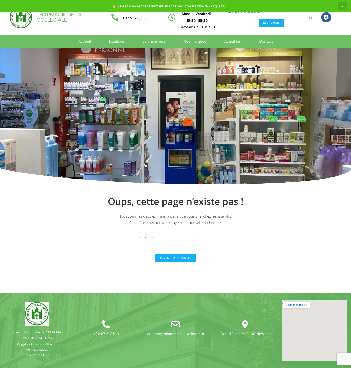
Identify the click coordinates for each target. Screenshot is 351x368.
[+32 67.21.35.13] (114, 17)
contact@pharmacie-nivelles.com (175, 334)
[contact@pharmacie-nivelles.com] (175, 324)
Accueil (84, 41)
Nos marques (195, 41)
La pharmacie (154, 41)
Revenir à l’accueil (175, 258)
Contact (266, 41)
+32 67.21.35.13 (134, 18)
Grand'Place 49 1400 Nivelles (244, 334)
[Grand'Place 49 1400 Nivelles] (245, 324)
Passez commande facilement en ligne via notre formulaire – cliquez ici (172, 6)
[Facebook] (326, 17)
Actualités (232, 41)
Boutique (116, 41)
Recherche (271, 22)
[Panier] (310, 17)
